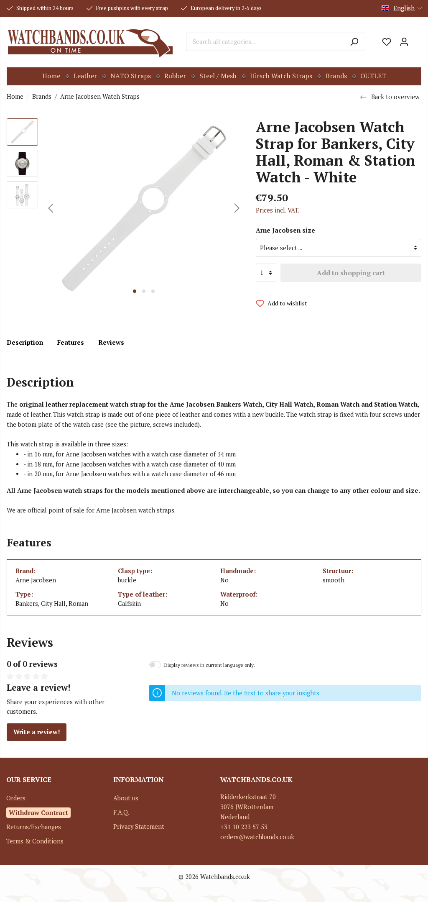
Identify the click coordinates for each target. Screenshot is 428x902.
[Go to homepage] (90, 42)
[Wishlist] (386, 41)
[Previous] (50, 208)
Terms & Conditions (35, 841)
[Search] (354, 42)
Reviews (111, 342)
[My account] (404, 41)
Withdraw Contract (38, 812)
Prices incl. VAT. (277, 210)
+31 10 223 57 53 (244, 827)
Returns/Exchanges (33, 827)
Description (25, 342)
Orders (15, 798)
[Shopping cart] (417, 39)
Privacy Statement (138, 826)
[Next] (237, 208)
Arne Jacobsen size (285, 230)
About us (125, 798)
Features (70, 342)
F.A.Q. (121, 812)
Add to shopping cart (351, 272)
